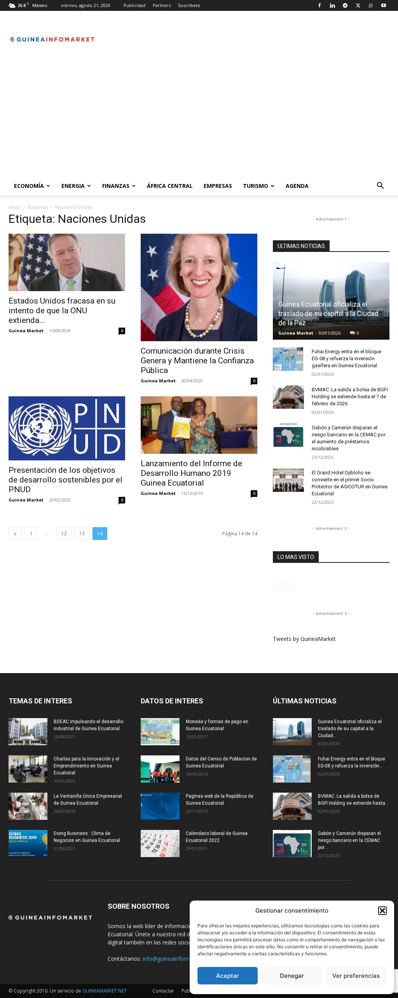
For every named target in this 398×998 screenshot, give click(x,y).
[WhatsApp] (371, 5)
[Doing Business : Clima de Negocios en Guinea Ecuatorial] (28, 843)
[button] (382, 911)
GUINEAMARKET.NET (104, 991)
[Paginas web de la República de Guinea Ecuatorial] (160, 806)
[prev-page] (15, 533)
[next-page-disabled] (290, 586)
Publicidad (134, 5)
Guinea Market (26, 330)
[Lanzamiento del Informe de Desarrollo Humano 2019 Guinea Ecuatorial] (199, 425)
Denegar (292, 975)
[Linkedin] (332, 5)
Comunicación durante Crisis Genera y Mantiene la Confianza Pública (197, 360)
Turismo (255, 185)
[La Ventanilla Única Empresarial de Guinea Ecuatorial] (28, 806)
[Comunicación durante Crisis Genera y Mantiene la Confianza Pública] (199, 287)
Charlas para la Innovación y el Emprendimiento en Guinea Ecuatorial (86, 766)
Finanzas (115, 185)
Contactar (163, 991)
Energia (73, 185)
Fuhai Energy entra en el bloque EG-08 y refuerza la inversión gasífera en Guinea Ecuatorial (346, 358)
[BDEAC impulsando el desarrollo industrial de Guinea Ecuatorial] (28, 731)
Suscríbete (189, 5)
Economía (29, 185)
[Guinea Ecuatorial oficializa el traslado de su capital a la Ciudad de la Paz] (292, 731)
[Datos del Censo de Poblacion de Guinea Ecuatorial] (160, 769)
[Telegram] (345, 5)
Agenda (297, 185)
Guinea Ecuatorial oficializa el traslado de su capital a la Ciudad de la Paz (328, 313)
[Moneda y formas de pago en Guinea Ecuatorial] (160, 731)
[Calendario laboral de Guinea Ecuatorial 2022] (160, 843)
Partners (162, 5)
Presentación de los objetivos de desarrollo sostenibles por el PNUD (65, 479)
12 (64, 533)
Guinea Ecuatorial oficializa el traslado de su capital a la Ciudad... (350, 728)
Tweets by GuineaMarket (304, 638)
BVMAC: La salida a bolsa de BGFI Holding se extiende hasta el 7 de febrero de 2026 (350, 396)
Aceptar (227, 975)
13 (82, 533)
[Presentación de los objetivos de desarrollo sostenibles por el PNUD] (67, 428)
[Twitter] (358, 5)
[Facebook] (319, 5)
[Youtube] (383, 5)
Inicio (14, 207)
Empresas (218, 185)
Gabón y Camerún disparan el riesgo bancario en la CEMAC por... (349, 840)
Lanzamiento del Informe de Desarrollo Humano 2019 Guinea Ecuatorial (191, 473)
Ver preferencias (356, 975)
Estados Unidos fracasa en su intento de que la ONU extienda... (62, 310)
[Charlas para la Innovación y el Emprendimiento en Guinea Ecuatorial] (28, 769)
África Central (170, 185)
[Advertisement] (199, 118)
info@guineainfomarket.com (178, 958)
